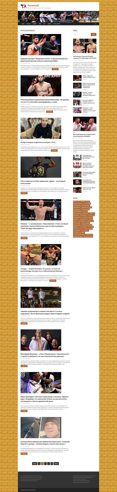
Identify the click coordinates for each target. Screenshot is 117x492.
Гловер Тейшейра (85, 209)
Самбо (49, 23)
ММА (40, 23)
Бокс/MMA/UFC (77, 207)
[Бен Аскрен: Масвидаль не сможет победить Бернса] (77, 177)
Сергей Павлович (82, 221)
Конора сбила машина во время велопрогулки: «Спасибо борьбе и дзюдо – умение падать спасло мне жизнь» (45, 443)
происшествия (89, 234)
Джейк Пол (92, 213)
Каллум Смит (91, 215)
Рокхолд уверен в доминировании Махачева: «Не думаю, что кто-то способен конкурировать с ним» (45, 101)
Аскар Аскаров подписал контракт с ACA (38, 142)
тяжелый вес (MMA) (88, 236)
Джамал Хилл (85, 213)
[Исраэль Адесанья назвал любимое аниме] (77, 80)
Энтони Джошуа (83, 226)
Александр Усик (77, 205)
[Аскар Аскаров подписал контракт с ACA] (45, 129)
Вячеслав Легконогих (86, 207)
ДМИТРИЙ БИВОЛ (77, 211)
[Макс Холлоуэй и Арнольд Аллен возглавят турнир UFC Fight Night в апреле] (77, 167)
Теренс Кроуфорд (85, 223)
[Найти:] (84, 34)
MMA (75, 201)
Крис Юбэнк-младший (87, 217)
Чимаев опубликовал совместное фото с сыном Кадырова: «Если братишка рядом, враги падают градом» (45, 312)
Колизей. (33, 5)
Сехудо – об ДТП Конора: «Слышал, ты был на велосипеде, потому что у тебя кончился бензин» (42, 270)
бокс (82, 228)
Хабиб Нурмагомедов (86, 224)
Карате (35, 23)
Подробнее (49, 111)
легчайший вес (77, 230)
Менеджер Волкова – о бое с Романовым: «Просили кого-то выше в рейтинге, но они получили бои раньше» (45, 355)
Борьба (29, 23)
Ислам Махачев (83, 215)
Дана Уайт (85, 211)
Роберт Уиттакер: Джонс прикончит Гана (89, 188)
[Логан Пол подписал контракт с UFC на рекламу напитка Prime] (77, 105)
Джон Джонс (76, 215)
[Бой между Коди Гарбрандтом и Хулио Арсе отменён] (77, 160)
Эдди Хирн (76, 226)
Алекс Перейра (87, 203)
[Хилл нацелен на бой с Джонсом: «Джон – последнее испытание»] (45, 167)
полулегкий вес (85, 230)
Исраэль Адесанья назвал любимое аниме (89, 76)
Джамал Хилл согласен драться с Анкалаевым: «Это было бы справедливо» (89, 85)
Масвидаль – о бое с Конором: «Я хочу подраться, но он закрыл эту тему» (89, 110)
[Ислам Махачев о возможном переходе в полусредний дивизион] (77, 184)
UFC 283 (82, 201)
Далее (56, 463)
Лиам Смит (76, 219)
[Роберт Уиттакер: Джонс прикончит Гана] (77, 192)
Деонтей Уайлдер (77, 213)
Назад (34, 463)
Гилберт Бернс (77, 209)
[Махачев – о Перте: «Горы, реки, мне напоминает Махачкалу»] (77, 97)
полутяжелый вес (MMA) (79, 234)
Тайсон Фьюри (77, 223)
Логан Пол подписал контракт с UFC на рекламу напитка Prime (89, 102)
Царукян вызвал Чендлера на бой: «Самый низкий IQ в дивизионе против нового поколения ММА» (44, 60)
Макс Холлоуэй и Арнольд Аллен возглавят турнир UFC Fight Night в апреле (88, 165)
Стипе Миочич (90, 221)
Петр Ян (90, 219)
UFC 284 (87, 201)
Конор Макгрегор (77, 217)
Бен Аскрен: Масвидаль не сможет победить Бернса (89, 174)
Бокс (23, 23)
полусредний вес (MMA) (79, 232)
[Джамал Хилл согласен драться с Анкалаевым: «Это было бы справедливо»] (77, 88)
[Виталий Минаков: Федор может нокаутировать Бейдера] (84, 131)
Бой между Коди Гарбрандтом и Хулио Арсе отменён (88, 157)
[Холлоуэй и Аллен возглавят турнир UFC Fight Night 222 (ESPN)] (84, 53)
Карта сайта (56, 23)
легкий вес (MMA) (88, 228)
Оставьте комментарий (25, 63)
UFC (44, 23)
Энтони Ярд (90, 226)
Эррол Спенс (76, 228)
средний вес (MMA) (78, 236)
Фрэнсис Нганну (77, 224)
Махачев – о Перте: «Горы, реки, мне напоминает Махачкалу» (89, 94)
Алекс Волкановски (78, 203)
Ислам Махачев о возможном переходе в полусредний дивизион (89, 181)
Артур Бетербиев (85, 205)
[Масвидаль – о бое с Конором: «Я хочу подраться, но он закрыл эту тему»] (77, 112)
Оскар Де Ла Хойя (84, 219)
